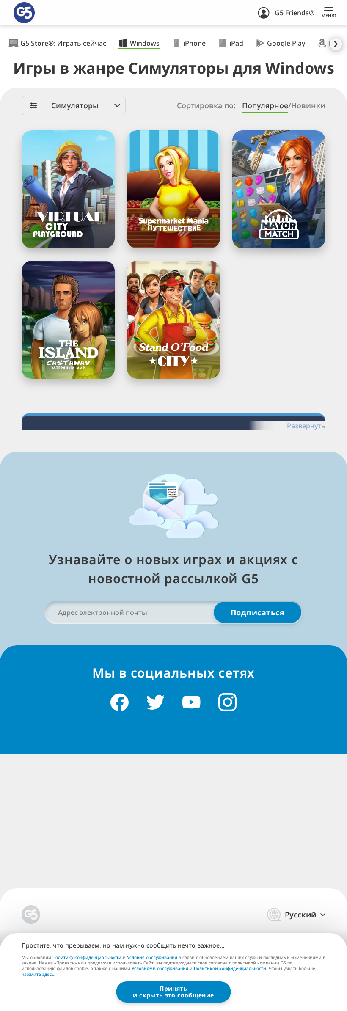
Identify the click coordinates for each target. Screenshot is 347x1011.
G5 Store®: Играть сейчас (63, 43)
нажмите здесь (38, 974)
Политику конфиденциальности (86, 957)
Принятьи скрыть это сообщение (173, 991)
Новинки (308, 105)
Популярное (265, 105)
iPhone (194, 43)
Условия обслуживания (152, 957)
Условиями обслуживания (160, 968)
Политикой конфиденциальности (230, 968)
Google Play (286, 43)
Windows (145, 43)
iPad (236, 43)
